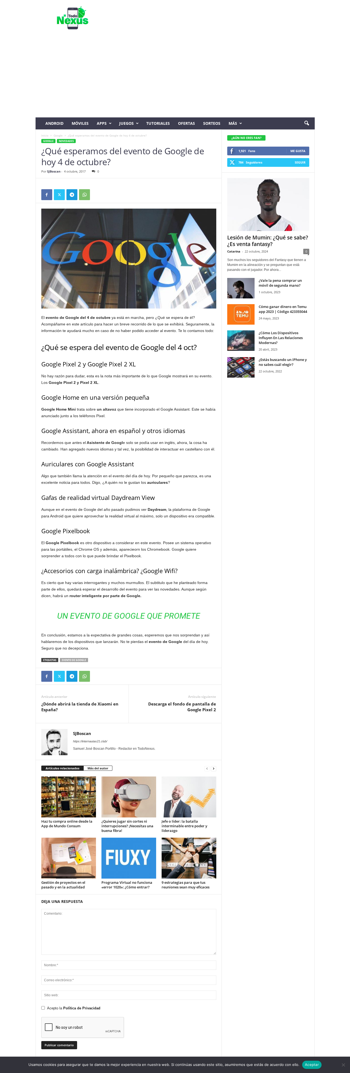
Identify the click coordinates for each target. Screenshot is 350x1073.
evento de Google (74, 660)
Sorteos (211, 123)
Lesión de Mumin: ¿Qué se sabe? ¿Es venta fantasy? (267, 241)
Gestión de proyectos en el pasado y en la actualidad (63, 885)
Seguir (300, 162)
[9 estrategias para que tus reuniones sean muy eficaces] (189, 858)
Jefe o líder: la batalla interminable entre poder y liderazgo (184, 826)
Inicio (44, 135)
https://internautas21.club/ (90, 741)
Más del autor (98, 768)
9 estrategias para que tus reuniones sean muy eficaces (185, 885)
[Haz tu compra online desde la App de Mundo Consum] (68, 796)
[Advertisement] (175, 76)
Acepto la (73, 1008)
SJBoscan (53, 171)
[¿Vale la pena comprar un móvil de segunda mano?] (241, 288)
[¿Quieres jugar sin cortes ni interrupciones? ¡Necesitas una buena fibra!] (128, 796)
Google (58, 135)
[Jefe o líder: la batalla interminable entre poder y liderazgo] (189, 796)
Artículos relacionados (62, 768)
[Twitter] (59, 194)
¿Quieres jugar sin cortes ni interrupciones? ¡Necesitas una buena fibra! (127, 826)
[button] (307, 123)
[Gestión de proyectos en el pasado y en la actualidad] (68, 858)
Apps (102, 123)
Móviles (80, 123)
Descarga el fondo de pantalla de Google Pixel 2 (182, 706)
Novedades (66, 141)
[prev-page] (207, 768)
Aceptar (312, 1064)
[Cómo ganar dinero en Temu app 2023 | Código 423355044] (241, 314)
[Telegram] (71, 194)
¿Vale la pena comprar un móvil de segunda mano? (280, 283)
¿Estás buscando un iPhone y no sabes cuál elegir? (283, 362)
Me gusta (297, 151)
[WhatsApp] (84, 194)
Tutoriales (158, 123)
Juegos (126, 123)
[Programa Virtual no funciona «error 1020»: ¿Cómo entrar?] (128, 858)
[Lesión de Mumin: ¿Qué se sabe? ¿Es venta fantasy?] (268, 204)
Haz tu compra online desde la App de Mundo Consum (66, 823)
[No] (343, 1065)
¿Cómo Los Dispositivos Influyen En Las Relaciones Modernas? (281, 337)
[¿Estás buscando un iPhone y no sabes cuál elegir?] (241, 367)
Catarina (233, 251)
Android (54, 123)
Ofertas (186, 123)
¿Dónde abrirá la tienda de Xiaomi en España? (79, 706)
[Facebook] (46, 194)
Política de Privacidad (81, 1008)
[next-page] (213, 768)
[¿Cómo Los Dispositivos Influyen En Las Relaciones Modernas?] (241, 340)
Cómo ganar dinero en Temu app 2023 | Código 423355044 (283, 309)
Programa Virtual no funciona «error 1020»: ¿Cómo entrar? (126, 885)
